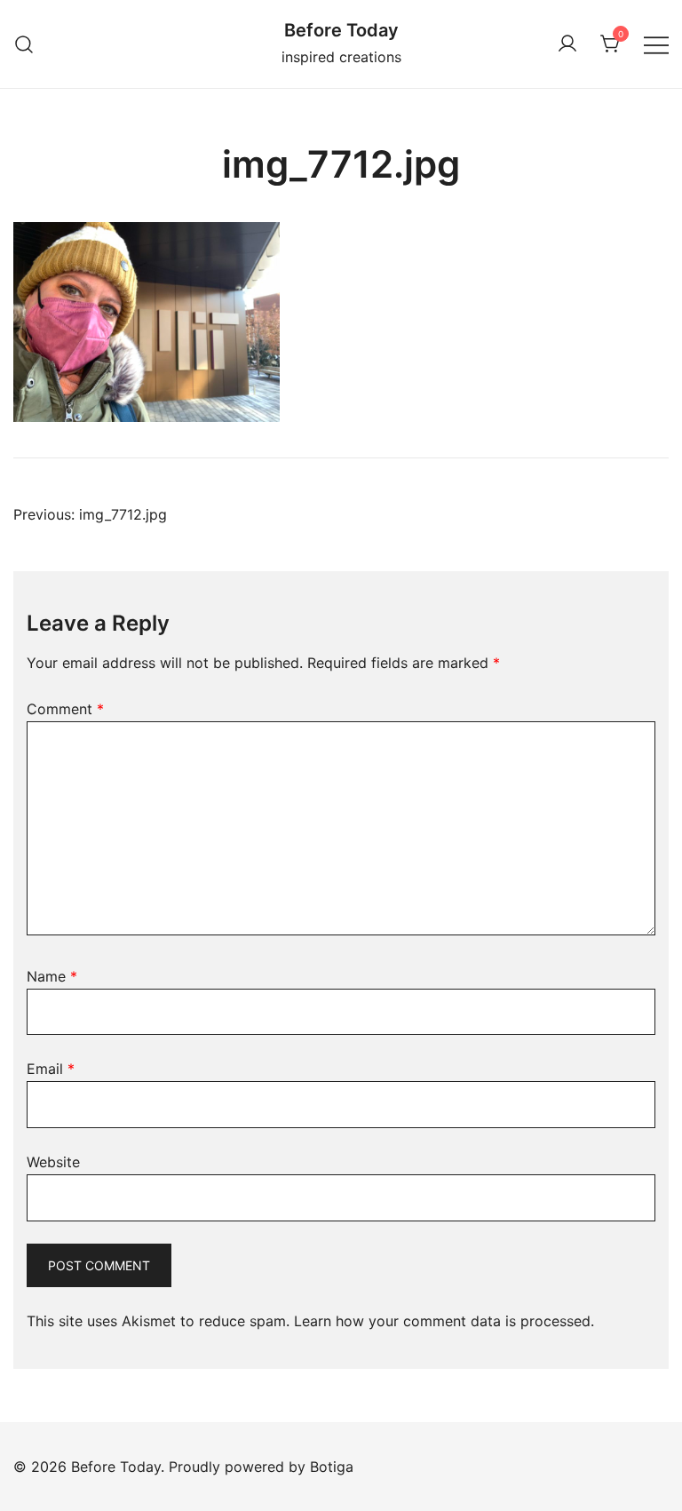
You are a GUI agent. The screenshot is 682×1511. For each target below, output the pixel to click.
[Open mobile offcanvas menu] (656, 44)
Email (51, 1069)
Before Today (341, 30)
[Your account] (567, 44)
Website (53, 1162)
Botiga (331, 1466)
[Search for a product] (24, 44)
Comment (65, 709)
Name (52, 976)
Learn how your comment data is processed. (444, 1321)
